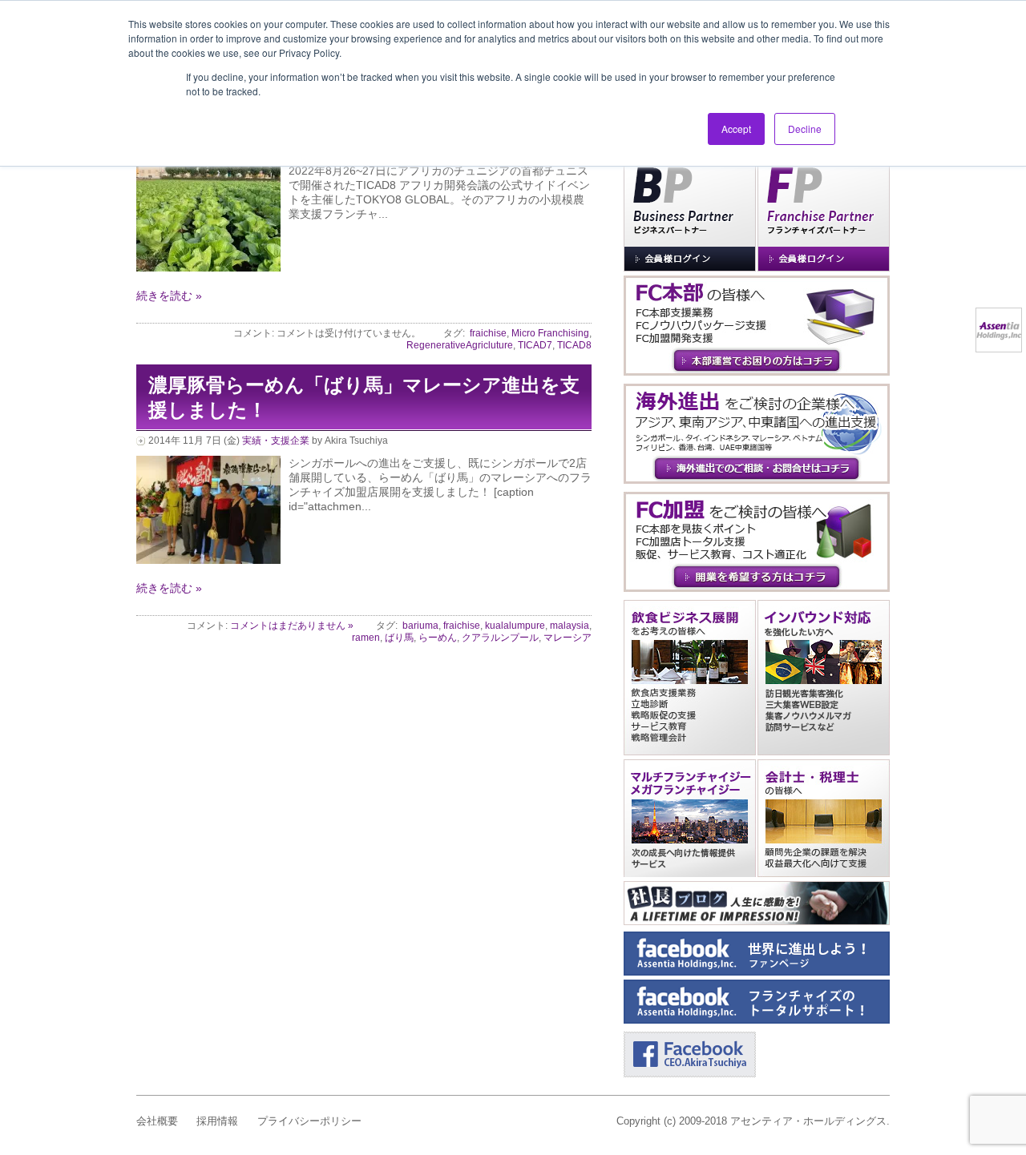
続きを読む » (169, 295)
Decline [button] (805, 128)
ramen (366, 637)
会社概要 (157, 1121)
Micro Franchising (550, 333)
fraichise (488, 333)
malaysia (569, 625)
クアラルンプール (500, 637)
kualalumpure (515, 625)
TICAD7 (535, 345)
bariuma (420, 625)
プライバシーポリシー (309, 1121)
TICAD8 (574, 345)
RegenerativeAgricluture (459, 345)
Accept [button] (736, 128)
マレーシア (567, 637)
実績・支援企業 (275, 440)
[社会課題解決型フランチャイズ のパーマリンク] (208, 267)
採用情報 (217, 1121)
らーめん (437, 637)
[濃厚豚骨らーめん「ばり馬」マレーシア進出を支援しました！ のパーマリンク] (208, 559)
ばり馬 (399, 637)
